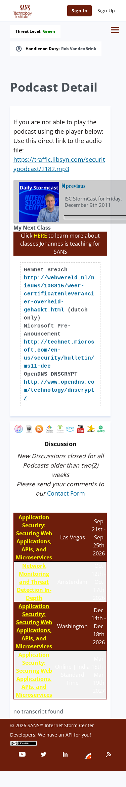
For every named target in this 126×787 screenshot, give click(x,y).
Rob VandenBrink (78, 48)
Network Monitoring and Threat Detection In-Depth (34, 582)
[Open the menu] (115, 30)
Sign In (79, 10)
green (49, 31)
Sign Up (106, 10)
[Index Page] (21, 10)
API (69, 735)
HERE (40, 235)
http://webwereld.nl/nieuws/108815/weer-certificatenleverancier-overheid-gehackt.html (59, 294)
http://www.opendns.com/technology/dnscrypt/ (59, 390)
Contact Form (66, 493)
